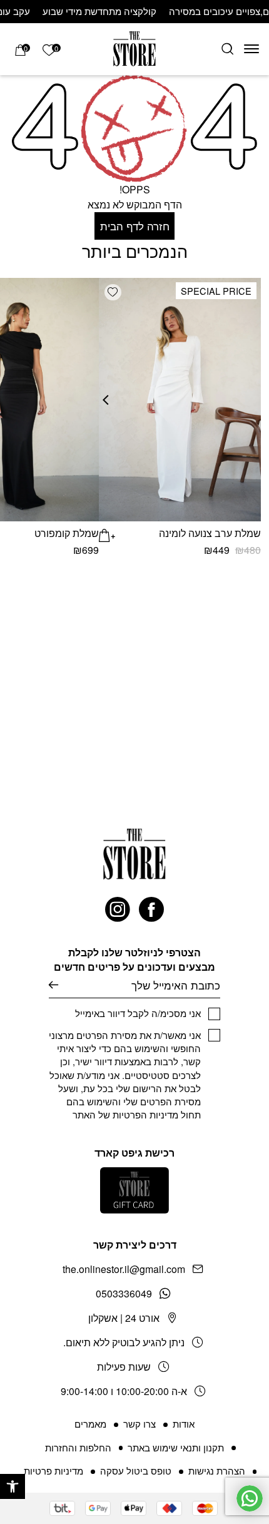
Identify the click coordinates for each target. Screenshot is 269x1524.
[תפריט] (251, 49)
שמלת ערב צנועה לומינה (210, 533)
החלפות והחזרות (78, 1447)
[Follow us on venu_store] (117, 909)
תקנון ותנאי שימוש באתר (176, 1447)
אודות (184, 1423)
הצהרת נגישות (216, 1470)
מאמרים (90, 1423)
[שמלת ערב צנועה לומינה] (180, 399)
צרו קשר (139, 1423)
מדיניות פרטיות (53, 1470)
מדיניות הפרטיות (145, 1114)
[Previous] (250, 399)
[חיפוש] (227, 49)
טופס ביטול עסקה (135, 1470)
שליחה (53, 985)
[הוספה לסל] (107, 534)
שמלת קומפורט (66, 533)
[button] (12, 1486)
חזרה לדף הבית (135, 225)
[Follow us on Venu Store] (151, 909)
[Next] (112, 399)
